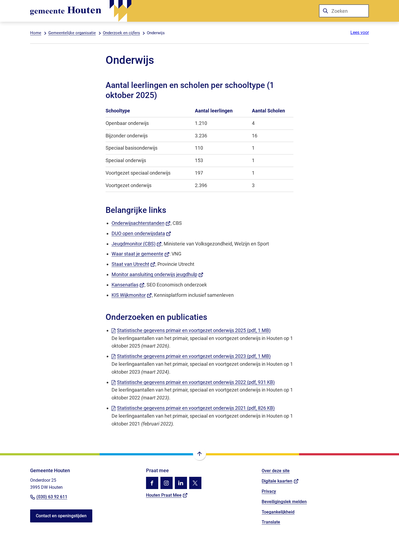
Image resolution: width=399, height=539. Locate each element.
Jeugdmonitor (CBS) (137, 244)
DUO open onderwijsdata (141, 233)
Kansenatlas (128, 285)
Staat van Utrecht (134, 264)
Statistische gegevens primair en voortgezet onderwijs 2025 (194, 330)
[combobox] (344, 10)
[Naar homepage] (80, 11)
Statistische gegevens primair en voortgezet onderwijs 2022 (196, 382)
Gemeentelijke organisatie (72, 32)
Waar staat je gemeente (141, 254)
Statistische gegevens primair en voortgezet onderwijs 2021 (196, 408)
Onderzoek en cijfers (121, 32)
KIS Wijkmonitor (132, 295)
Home (35, 32)
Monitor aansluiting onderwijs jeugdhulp (158, 274)
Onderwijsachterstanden (141, 223)
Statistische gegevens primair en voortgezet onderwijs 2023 (194, 356)
